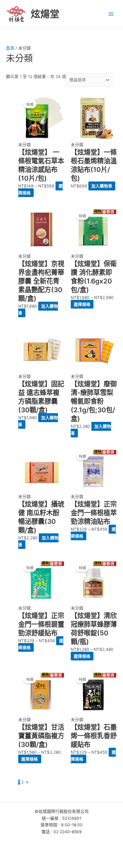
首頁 (10, 48)
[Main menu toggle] (111, 14)
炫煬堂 (45, 14)
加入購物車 (101, 186)
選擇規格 (82, 304)
